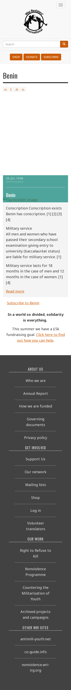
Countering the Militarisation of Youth (36, 593)
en (5, 89)
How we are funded (35, 406)
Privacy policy (35, 437)
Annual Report (35, 393)
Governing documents (35, 422)
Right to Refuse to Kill (35, 553)
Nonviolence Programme (35, 571)
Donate (31, 57)
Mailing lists (35, 484)
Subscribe (51, 57)
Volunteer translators (35, 526)
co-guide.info (35, 651)
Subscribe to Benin (23, 303)
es (23, 89)
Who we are (36, 380)
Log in (35, 510)
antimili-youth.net (35, 639)
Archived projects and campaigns (35, 614)
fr (11, 89)
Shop (16, 57)
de (16, 89)
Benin (10, 194)
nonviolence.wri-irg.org (35, 667)
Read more (15, 291)
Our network (35, 471)
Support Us (35, 459)
